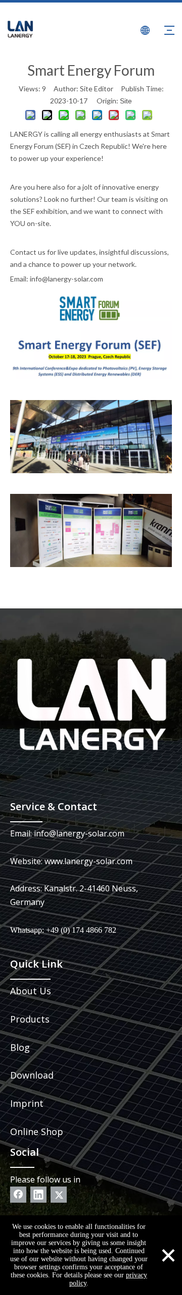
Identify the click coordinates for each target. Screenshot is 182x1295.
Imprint (26, 1103)
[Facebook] (18, 1195)
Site (126, 101)
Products (30, 1019)
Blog (20, 1047)
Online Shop (36, 1131)
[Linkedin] (38, 1195)
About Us (30, 991)
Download (32, 1075)
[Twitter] (59, 1195)
